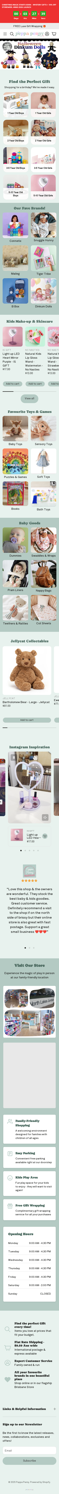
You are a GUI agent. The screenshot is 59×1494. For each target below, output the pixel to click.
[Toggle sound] (45, 817)
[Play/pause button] (14, 757)
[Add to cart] (45, 836)
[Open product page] (15, 225)
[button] (5, 33)
